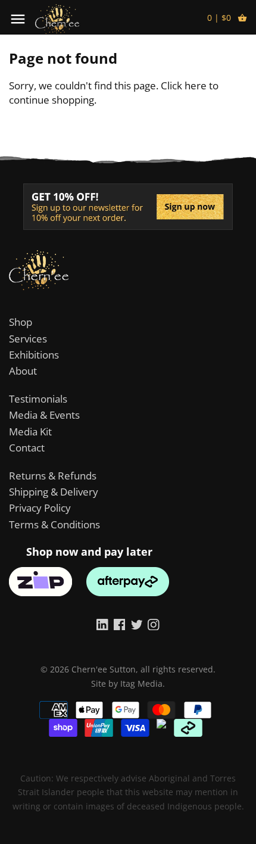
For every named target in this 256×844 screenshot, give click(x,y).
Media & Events (44, 415)
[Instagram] (154, 623)
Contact (27, 447)
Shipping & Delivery (53, 492)
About (23, 371)
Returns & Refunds (52, 475)
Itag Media (141, 683)
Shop (20, 322)
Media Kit (30, 431)
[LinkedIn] (102, 623)
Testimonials (38, 399)
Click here (184, 85)
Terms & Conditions (54, 524)
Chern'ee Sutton (103, 669)
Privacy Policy (40, 508)
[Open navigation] (18, 19)
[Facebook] (120, 623)
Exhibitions (34, 355)
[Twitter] (137, 623)
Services (28, 338)
